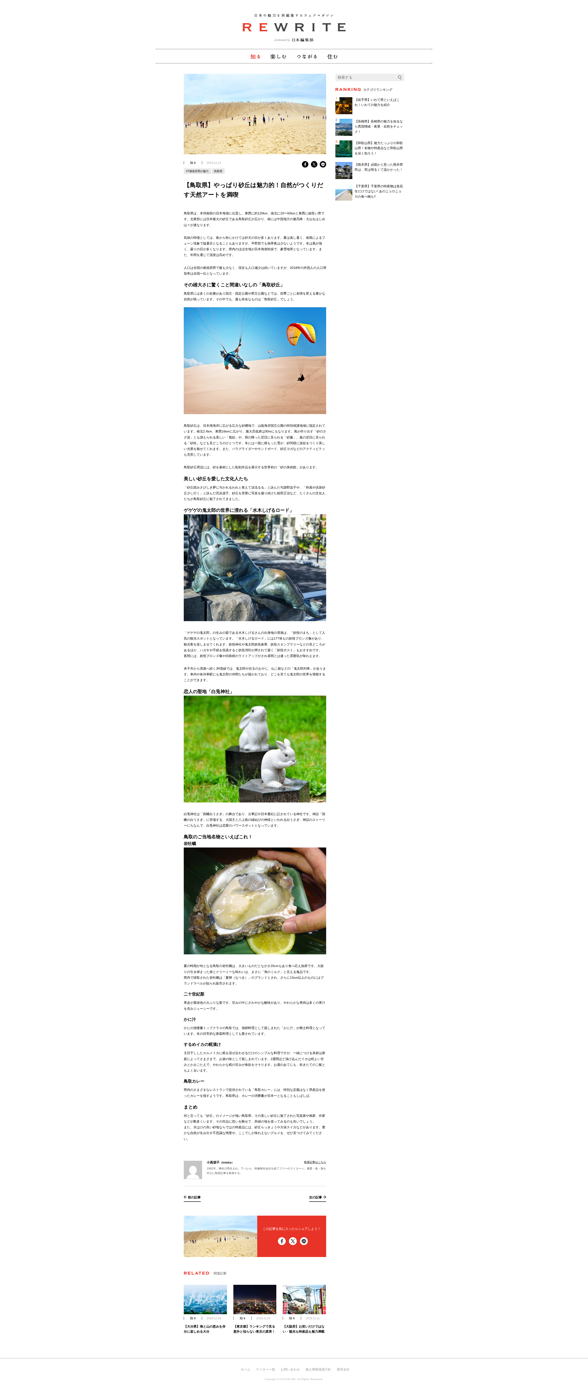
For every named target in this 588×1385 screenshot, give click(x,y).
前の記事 (194, 1197)
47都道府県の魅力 (197, 171)
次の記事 (315, 1197)
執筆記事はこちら (315, 1162)
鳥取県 (218, 171)
